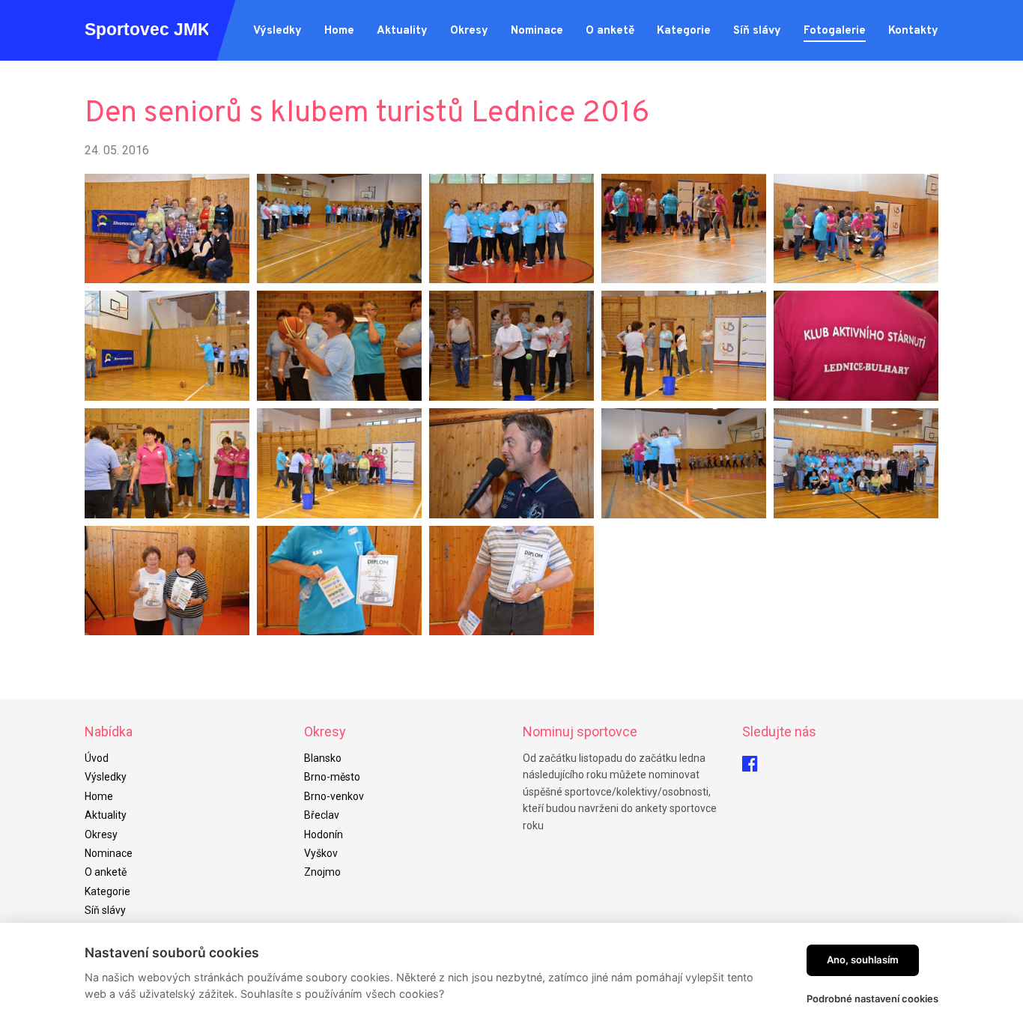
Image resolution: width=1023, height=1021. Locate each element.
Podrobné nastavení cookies (872, 999)
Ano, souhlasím (863, 960)
